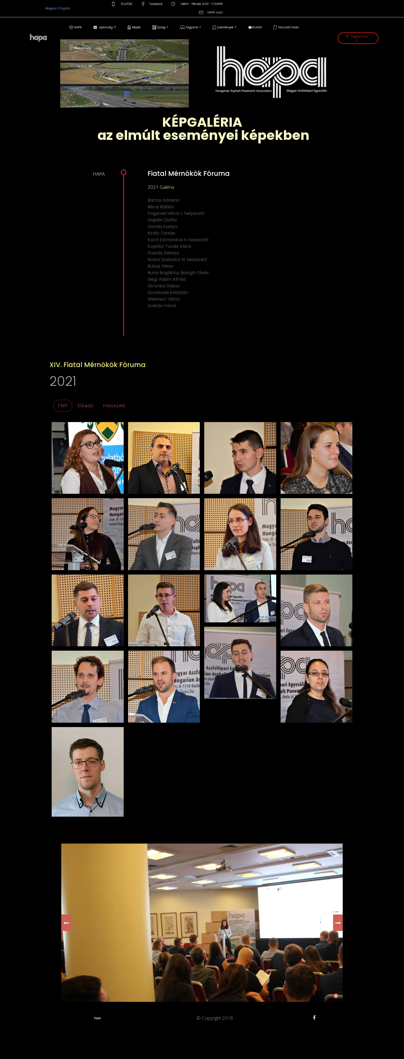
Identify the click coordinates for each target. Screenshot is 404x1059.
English (64, 8)
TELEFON (126, 4)
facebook (156, 4)
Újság (160, 27)
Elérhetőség (82, 48)
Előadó (85, 405)
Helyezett (114, 405)
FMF (63, 405)
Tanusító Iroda (288, 27)
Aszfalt (257, 27)
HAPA (77, 27)
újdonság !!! (106, 27)
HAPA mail (215, 12)
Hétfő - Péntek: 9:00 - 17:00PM (201, 4)
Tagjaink (191, 27)
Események (225, 27)
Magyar (51, 8)
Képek (136, 27)
